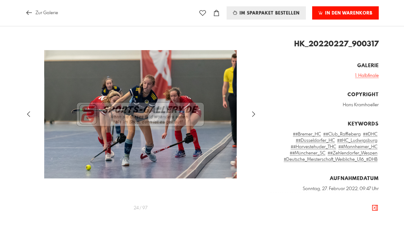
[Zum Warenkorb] (216, 13)
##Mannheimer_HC (357, 147)
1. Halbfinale (367, 75)
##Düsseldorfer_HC (315, 140)
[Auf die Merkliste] (202, 13)
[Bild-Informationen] (375, 208)
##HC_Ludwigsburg (357, 140)
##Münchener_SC (307, 153)
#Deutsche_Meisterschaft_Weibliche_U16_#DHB (330, 159)
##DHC (370, 134)
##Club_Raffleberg (342, 134)
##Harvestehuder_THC (313, 147)
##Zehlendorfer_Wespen (352, 153)
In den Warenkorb (348, 13)
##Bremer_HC (307, 134)
